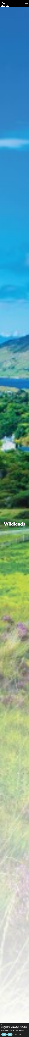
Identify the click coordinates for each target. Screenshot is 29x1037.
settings (2, 1031)
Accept (4, 1034)
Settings (16, 1034)
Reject (10, 1034)
